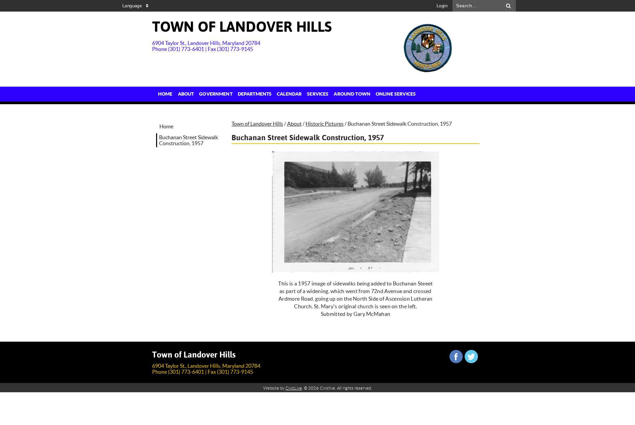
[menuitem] (165, 94)
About (294, 124)
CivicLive (293, 388)
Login (442, 5)
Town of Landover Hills (257, 124)
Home (166, 126)
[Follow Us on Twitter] (471, 356)
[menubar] (286, 94)
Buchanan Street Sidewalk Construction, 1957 (188, 140)
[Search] (509, 6)
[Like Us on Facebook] (456, 356)
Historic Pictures (325, 124)
